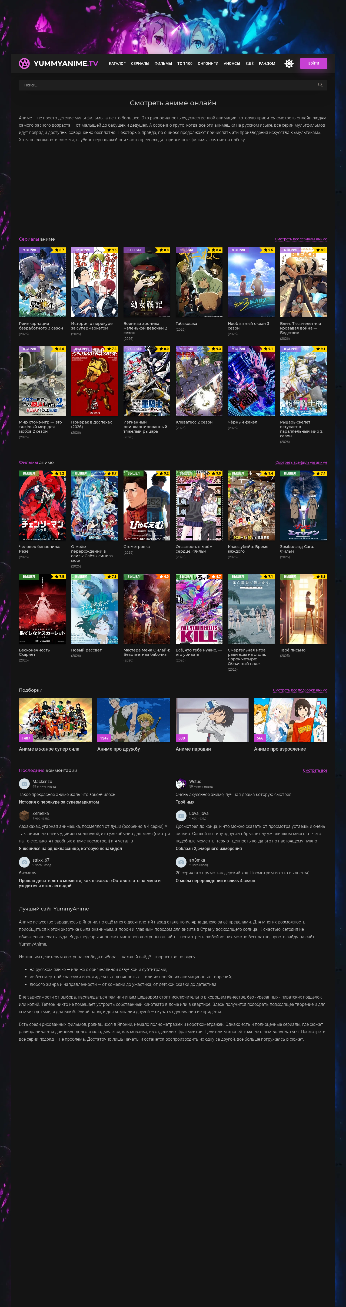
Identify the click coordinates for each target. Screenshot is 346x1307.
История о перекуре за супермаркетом (59, 802)
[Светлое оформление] (289, 63)
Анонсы (232, 63)
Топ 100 (184, 63)
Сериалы (140, 63)
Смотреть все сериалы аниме (301, 239)
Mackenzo (42, 781)
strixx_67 (40, 860)
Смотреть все (315, 770)
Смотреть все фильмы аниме (301, 462)
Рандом (267, 63)
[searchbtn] (320, 85)
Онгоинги (208, 63)
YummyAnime (66, 63)
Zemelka (40, 813)
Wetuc (195, 781)
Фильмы (163, 63)
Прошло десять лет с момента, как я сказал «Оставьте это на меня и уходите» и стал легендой (90, 883)
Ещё (249, 63)
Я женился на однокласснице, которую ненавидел (70, 848)
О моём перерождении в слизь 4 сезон (215, 880)
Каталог (117, 63)
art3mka (197, 860)
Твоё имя (185, 802)
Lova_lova (199, 813)
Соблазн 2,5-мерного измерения (209, 848)
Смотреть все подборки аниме (300, 690)
